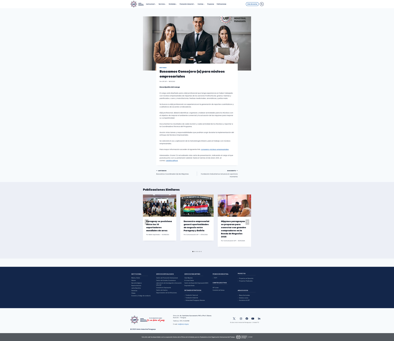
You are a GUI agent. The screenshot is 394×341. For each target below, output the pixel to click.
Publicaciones (221, 4)
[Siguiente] (247, 222)
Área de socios (252, 4)
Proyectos (210, 4)
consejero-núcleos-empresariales (215, 149)
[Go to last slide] (146, 222)
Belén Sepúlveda (154, 234)
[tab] (192, 251)
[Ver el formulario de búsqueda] (262, 4)
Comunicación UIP (192, 234)
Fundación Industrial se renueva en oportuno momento (219, 174)
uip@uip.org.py (183, 324)
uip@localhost (172, 160)
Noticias (163, 67)
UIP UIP (164, 81)
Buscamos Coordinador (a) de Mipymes (172, 172)
